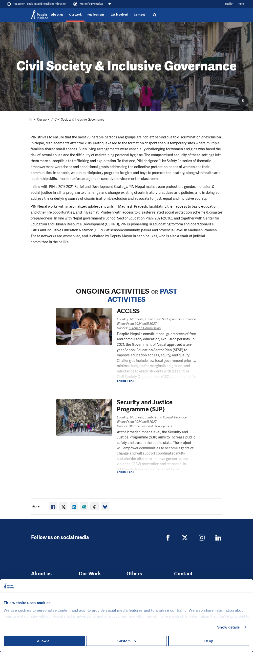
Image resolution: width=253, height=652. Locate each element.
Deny (208, 641)
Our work (75, 15)
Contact (139, 15)
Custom (123, 641)
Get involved (119, 15)
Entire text (125, 381)
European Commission (145, 328)
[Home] (30, 120)
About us (57, 15)
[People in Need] (39, 15)
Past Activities (142, 295)
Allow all (44, 641)
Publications (96, 15)
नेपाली (241, 3)
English (229, 3)
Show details (228, 627)
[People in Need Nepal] (168, 538)
